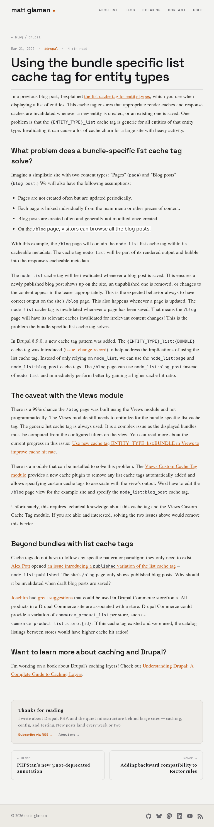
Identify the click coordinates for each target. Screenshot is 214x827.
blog (130, 10)
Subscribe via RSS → (35, 734)
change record (92, 349)
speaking (151, 10)
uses (198, 10)
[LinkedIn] (179, 816)
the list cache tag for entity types (117, 96)
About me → (69, 734)
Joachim (19, 597)
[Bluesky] (159, 816)
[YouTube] (190, 816)
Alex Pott (20, 565)
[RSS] (200, 816)
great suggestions (55, 597)
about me (108, 10)
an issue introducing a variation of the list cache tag (111, 565)
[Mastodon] (169, 816)
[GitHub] (148, 816)
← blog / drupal (25, 37)
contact (177, 10)
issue (70, 349)
